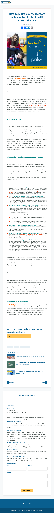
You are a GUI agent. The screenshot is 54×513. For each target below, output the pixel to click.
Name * (8, 465)
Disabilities (10, 347)
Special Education (25, 347)
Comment (9, 480)
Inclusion (17, 347)
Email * (30, 465)
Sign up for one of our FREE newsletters (18, 336)
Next (43, 382)
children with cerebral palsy (37, 105)
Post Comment (27, 490)
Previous (12, 382)
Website (9, 472)
